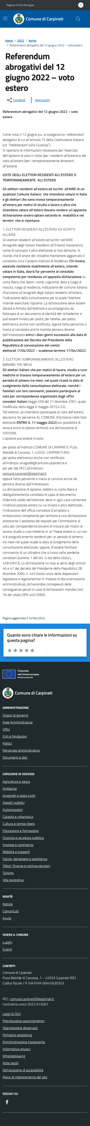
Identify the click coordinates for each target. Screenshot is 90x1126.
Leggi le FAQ (12, 1013)
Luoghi (7, 942)
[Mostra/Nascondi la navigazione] (5, 18)
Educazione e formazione (21, 830)
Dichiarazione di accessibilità (23, 1070)
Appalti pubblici (13, 802)
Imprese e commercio (18, 844)
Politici (7, 743)
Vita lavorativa (13, 879)
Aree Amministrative (18, 722)
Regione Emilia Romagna (20, 5)
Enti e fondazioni (15, 736)
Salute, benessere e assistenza (25, 858)
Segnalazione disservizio (20, 1027)
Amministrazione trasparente (24, 1042)
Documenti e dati (15, 757)
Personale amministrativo (21, 750)
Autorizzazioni (13, 809)
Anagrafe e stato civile (19, 795)
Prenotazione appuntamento (23, 1020)
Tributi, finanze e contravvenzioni (26, 865)
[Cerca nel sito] (78, 19)
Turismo (8, 872)
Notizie (8, 904)
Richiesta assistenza (17, 1035)
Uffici (6, 729)
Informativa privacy (17, 1049)
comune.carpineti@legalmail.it (32, 998)
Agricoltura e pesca (16, 781)
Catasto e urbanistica (18, 816)
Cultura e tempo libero (19, 823)
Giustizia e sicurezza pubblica (23, 837)
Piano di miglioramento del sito (25, 1077)
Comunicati (11, 911)
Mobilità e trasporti (16, 851)
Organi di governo (15, 715)
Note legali (10, 1063)
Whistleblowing (14, 1056)
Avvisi (7, 918)
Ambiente (10, 788)
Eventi (7, 949)
